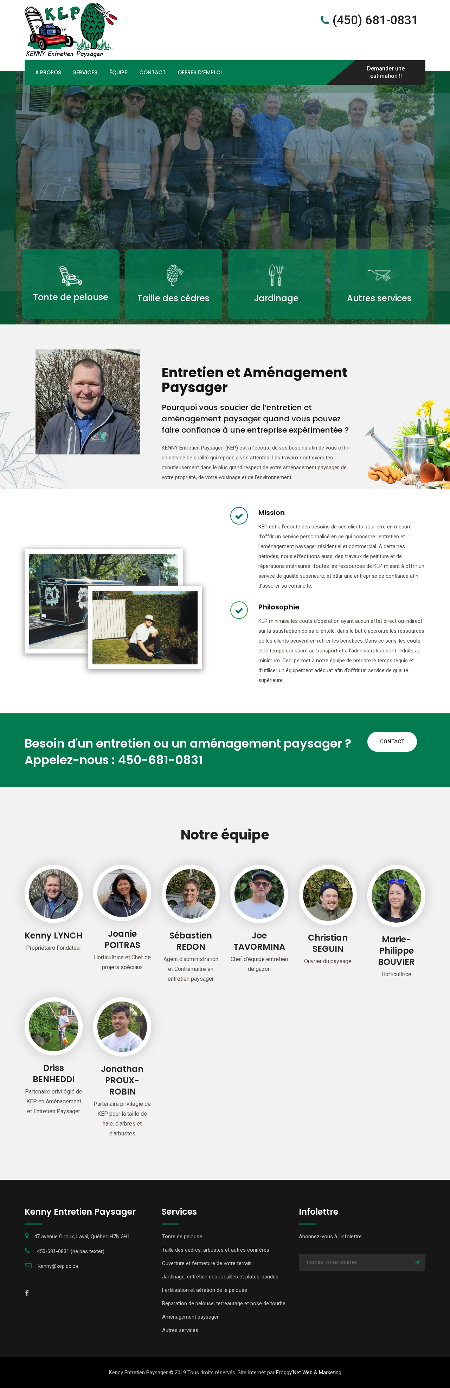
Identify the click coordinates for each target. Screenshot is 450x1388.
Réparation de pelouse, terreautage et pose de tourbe (223, 1303)
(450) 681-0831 (373, 20)
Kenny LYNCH (54, 935)
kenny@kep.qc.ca (58, 1266)
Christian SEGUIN (328, 943)
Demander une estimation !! (386, 72)
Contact (152, 72)
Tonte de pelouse (70, 297)
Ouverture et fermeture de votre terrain (207, 1263)
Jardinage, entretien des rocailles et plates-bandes (220, 1277)
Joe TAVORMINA (259, 941)
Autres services (379, 298)
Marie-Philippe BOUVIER (396, 951)
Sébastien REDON (190, 941)
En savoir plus (70, 316)
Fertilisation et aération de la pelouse (204, 1290)
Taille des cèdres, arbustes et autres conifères (215, 1250)
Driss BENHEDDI (54, 1073)
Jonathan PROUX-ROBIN (122, 1080)
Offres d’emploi (200, 72)
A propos (48, 72)
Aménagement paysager (190, 1317)
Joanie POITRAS (122, 939)
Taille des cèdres (173, 298)
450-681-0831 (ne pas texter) (70, 1251)
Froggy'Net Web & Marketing (308, 1372)
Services (85, 72)
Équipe (118, 72)
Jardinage (276, 298)
